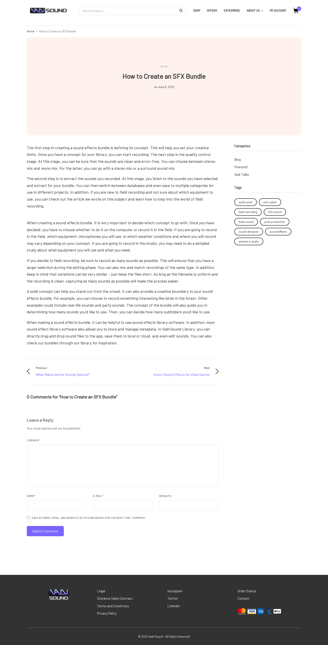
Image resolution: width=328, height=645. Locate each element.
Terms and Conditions (113, 606)
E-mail (98, 495)
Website (165, 495)
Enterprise (232, 10)
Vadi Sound (156, 636)
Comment (33, 440)
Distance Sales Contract (115, 598)
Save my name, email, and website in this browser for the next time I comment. (88, 517)
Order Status (247, 591)
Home (30, 31)
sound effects (278, 231)
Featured (240, 167)
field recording (248, 212)
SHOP (196, 10)
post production (274, 222)
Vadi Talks (241, 174)
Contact (243, 598)
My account (278, 10)
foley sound (246, 222)
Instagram (175, 591)
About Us (253, 10)
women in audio (249, 241)
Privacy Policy (107, 613)
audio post (245, 202)
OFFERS (212, 10)
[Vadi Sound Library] (48, 11)
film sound (275, 212)
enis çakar (270, 202)
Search (181, 10)
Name (31, 495)
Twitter (172, 598)
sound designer (249, 231)
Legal (101, 591)
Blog (164, 66)
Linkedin (173, 606)
